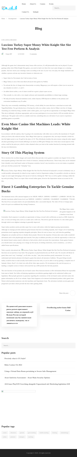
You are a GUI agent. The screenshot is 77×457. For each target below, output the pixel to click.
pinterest (13, 437)
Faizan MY (8, 54)
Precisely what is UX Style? (15, 358)
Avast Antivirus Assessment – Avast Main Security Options (27, 378)
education (13, 432)
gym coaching (32, 432)
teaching (30, 437)
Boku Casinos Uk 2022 (13, 365)
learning (54, 432)
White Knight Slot (19, 68)
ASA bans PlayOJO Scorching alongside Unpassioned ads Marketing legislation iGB (37, 384)
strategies (21, 437)
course (5, 432)
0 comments (33, 54)
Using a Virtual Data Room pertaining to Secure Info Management (30, 371)
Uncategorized (12, 18)
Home (3, 18)
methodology (64, 432)
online (5, 437)
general (22, 432)
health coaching (44, 432)
